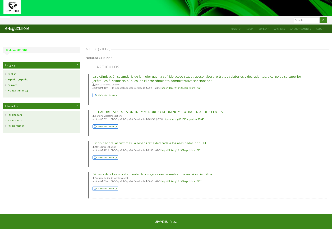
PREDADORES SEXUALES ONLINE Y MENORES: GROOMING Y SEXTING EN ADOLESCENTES (158, 112)
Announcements (300, 28)
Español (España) (17, 79)
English (11, 74)
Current (264, 28)
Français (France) (17, 90)
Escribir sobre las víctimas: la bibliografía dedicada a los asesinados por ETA (149, 143)
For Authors (14, 120)
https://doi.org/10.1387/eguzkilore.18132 (182, 181)
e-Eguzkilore (17, 28)
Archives (279, 28)
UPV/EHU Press (166, 222)
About (320, 28)
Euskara (12, 85)
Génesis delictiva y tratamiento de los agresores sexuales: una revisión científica (152, 174)
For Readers (14, 114)
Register (236, 28)
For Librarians (15, 126)
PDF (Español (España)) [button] (106, 95)
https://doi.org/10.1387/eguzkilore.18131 (182, 150)
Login (249, 28)
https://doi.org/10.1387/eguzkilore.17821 (182, 87)
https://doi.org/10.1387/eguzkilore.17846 (184, 119)
